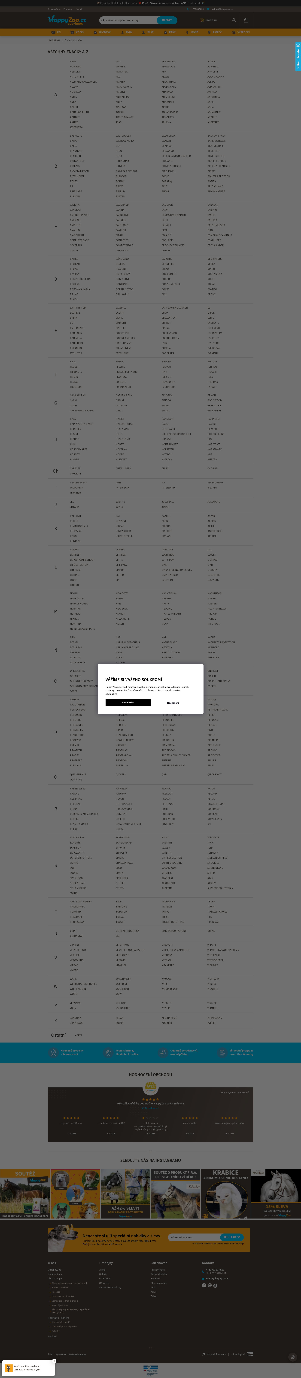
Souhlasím (128, 702)
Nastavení (173, 703)
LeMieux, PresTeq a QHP (26, 1369)
